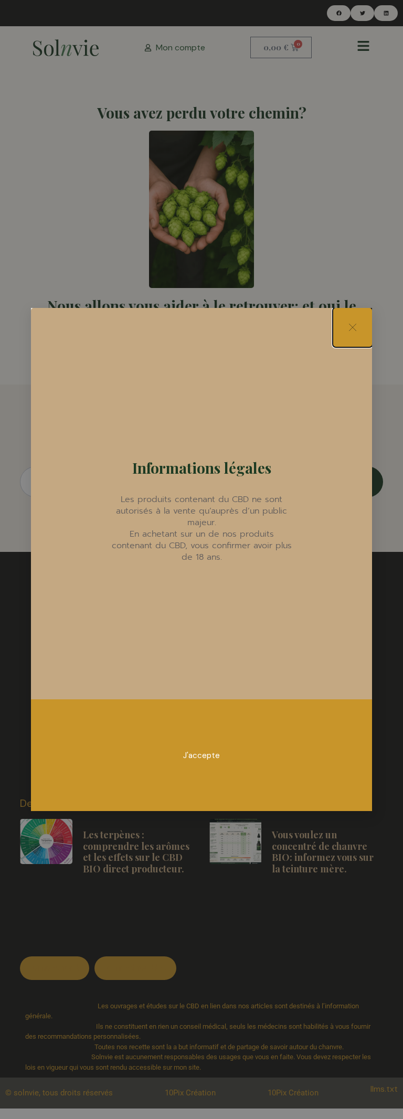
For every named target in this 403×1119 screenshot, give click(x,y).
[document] (201, 559)
